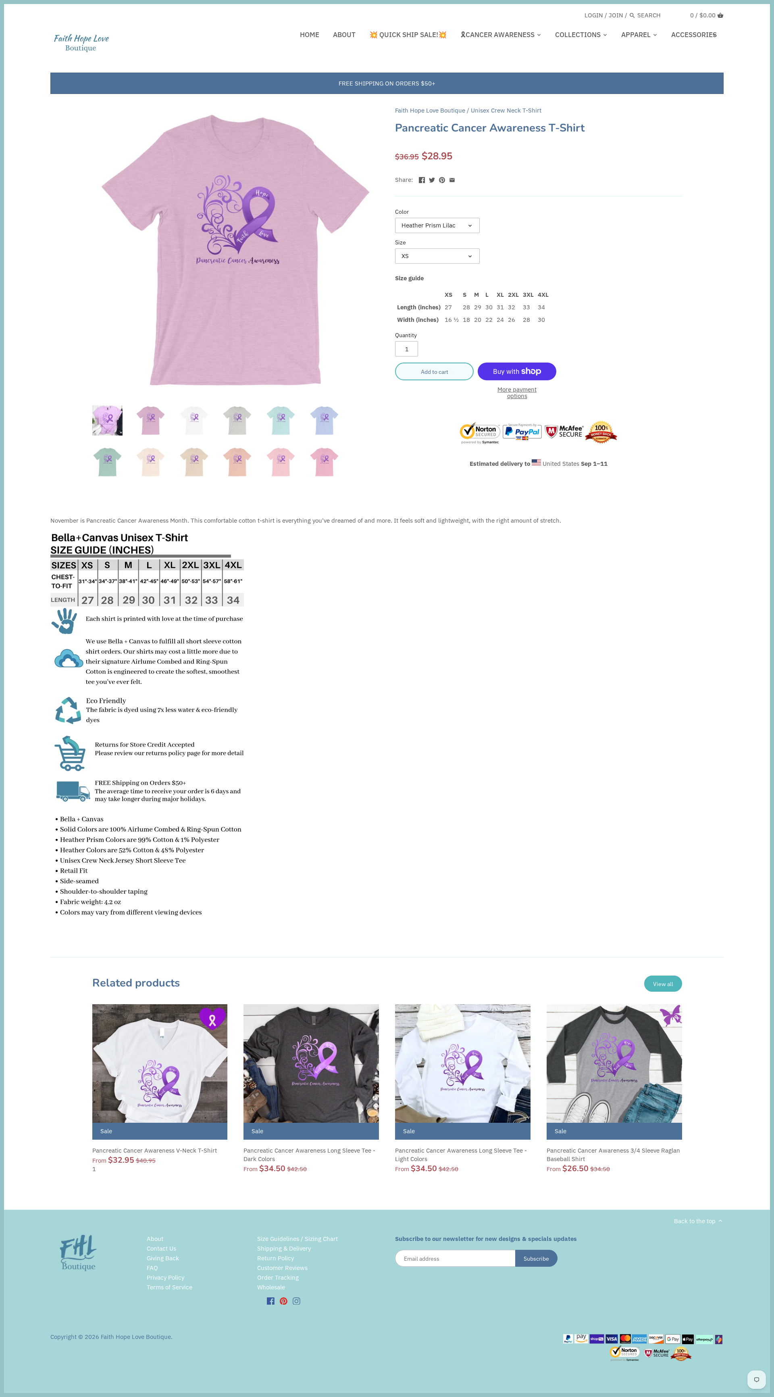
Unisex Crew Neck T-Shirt (506, 110)
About (155, 1239)
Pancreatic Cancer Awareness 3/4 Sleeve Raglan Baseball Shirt (613, 1155)
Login (594, 15)
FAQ (152, 1268)
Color (402, 212)
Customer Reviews (282, 1268)
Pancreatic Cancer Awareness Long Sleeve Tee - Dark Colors (309, 1155)
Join (616, 15)
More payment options (517, 393)
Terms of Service (169, 1287)
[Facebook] (271, 1300)
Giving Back (163, 1258)
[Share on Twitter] (432, 179)
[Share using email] (452, 179)
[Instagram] (296, 1300)
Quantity (406, 335)
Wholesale (271, 1287)
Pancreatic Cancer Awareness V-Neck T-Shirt (154, 1150)
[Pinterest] (283, 1300)
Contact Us (161, 1248)
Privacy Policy (165, 1277)
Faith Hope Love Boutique (430, 110)
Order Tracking (278, 1277)
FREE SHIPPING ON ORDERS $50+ (387, 83)
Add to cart (434, 371)
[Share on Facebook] (422, 179)
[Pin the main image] (442, 179)
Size (400, 242)
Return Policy (275, 1258)
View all (663, 984)
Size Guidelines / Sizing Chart (297, 1239)
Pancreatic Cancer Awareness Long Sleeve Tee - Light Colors (461, 1155)
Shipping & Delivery (284, 1248)
